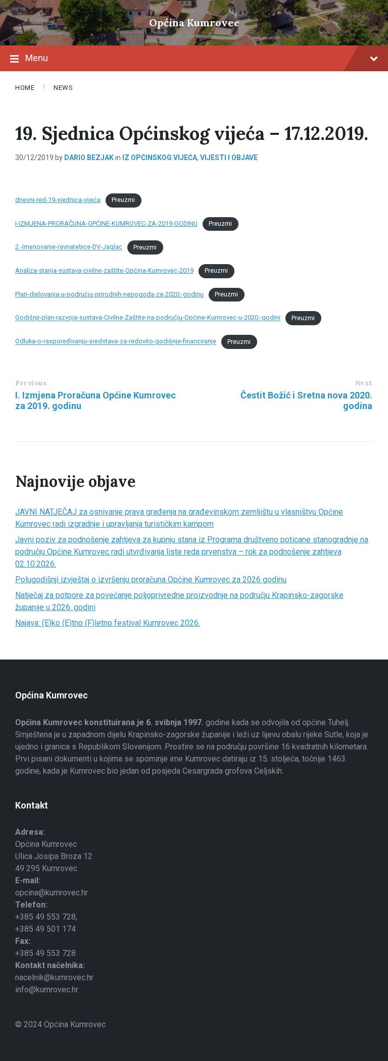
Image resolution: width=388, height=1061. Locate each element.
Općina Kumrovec (194, 22)
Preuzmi (123, 200)
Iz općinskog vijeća (159, 158)
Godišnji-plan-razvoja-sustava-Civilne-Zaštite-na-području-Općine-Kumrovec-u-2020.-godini (147, 318)
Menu (36, 58)
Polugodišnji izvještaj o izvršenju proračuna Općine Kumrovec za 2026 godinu (150, 579)
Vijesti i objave (229, 158)
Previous (30, 383)
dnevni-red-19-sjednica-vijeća (58, 200)
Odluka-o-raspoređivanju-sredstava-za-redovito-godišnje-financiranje (115, 341)
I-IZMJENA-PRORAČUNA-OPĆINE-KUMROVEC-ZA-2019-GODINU (106, 223)
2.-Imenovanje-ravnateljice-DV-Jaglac (68, 247)
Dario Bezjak (89, 158)
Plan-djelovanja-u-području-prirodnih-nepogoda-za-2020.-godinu (109, 294)
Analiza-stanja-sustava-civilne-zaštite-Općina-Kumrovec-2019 (104, 270)
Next (363, 383)
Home (24, 87)
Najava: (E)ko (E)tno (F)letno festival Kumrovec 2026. (107, 623)
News (63, 87)
